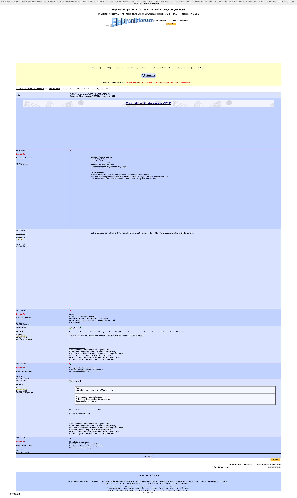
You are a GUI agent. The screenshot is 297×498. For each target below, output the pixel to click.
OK (163, 3)
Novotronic (106, 96)
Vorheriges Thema (262, 464)
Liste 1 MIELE (148, 456)
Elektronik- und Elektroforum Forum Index (30, 89)
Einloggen (173, 20)
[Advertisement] (148, 46)
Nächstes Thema (275, 464)
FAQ (108, 68)
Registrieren (184, 20)
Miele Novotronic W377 (88, 96)
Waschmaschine (54, 89)
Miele (99, 96)
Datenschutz (120, 483)
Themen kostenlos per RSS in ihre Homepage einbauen (172, 68)
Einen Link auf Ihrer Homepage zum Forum (132, 68)
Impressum (108, 483)
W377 (113, 96)
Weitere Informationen (151, 3)
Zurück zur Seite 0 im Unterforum (240, 464)
